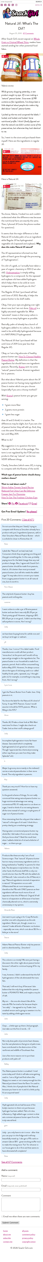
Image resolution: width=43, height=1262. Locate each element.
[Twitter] (9, 5)
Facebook (23, 503)
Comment (6, 1195)
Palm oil (32, 308)
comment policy (28, 1234)
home (5, 1230)
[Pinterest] (2, 5)
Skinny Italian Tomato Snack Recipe (17, 487)
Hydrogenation (13, 272)
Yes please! (31, 511)
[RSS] (13, 5)
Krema (22, 366)
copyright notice (28, 1241)
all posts (25, 1230)
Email (34, 503)
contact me (7, 1241)
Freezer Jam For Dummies (13, 494)
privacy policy (27, 1238)
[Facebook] (5, 5)
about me (7, 1234)
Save (6, 56)
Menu (37, 5)
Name (4, 1176)
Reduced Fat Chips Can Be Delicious (18, 490)
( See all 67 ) (28, 519)
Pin (13, 503)
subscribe (7, 1238)
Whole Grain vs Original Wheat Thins (20, 40)
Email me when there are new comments (21, 1216)
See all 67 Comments (11, 1162)
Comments (28, 33)
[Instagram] (16, 5)
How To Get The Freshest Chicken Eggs (19, 497)
